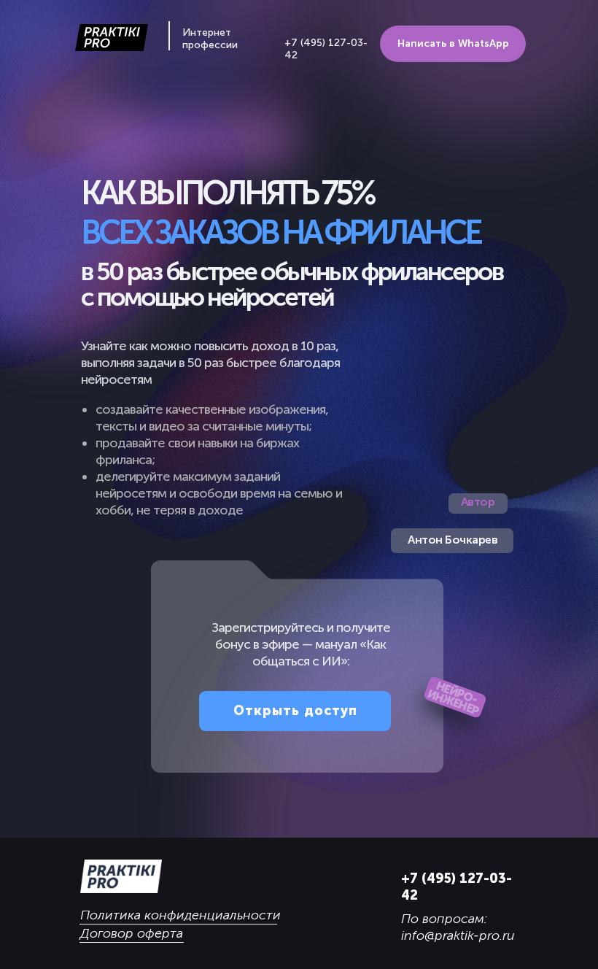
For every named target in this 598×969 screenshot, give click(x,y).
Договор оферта (131, 933)
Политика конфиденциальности (180, 915)
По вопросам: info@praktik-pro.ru (458, 927)
